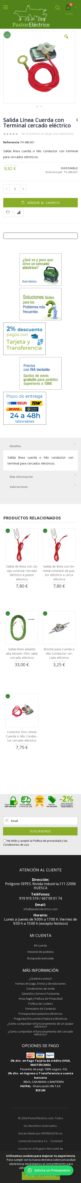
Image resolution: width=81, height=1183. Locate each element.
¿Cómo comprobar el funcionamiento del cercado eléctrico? (40, 1032)
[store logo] (30, 15)
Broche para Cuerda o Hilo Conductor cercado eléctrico (59, 653)
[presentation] (40, 445)
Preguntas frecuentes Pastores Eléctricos (40, 1019)
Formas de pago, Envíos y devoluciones (40, 983)
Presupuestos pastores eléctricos (40, 1014)
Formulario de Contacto (40, 1009)
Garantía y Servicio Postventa (40, 993)
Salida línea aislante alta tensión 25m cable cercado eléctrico (22, 653)
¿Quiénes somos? (40, 978)
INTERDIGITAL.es (52, 1133)
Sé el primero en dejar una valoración (47, 134)
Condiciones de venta (40, 988)
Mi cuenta (40, 945)
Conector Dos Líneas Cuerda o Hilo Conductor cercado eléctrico (22, 736)
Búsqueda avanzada (40, 958)
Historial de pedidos (40, 952)
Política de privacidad (47, 841)
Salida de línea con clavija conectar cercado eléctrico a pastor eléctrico (22, 572)
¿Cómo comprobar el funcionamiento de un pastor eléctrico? (40, 1025)
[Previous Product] (77, 120)
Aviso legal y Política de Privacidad (40, 998)
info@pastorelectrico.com (40, 909)
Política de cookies (40, 1004)
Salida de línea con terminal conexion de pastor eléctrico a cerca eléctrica (59, 572)
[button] (66, 40)
